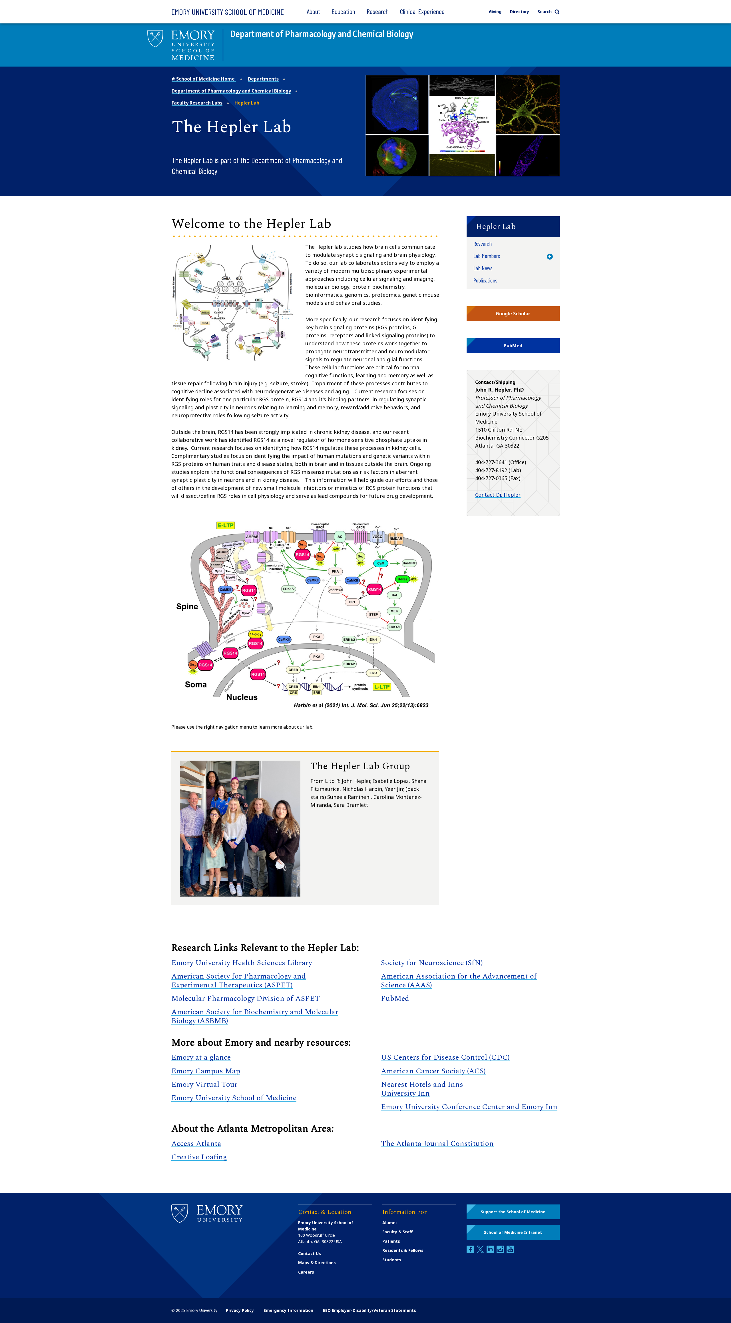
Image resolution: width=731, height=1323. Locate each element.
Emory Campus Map (205, 1071)
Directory (519, 11)
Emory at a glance (201, 1057)
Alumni (389, 1222)
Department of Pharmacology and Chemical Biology (231, 91)
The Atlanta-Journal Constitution (437, 1143)
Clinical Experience (422, 11)
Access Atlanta (196, 1143)
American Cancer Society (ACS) (433, 1071)
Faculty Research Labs (197, 103)
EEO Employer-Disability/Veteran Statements (369, 1310)
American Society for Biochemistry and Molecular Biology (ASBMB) (254, 1016)
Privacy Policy (240, 1310)
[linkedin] (491, 1251)
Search (545, 11)
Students (391, 1259)
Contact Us (309, 1253)
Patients (391, 1241)
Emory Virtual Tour (204, 1084)
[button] (513, 226)
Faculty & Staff (397, 1231)
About (313, 11)
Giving (495, 11)
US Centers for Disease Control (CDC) (445, 1057)
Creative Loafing (199, 1157)
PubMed (395, 998)
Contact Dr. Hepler (498, 494)
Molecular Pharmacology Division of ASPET (245, 998)
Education (343, 11)
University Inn (405, 1093)
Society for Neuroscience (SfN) (432, 963)
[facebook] (471, 1251)
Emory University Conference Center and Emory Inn (469, 1106)
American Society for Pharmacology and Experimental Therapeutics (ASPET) (238, 981)
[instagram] (501, 1251)
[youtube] (510, 1251)
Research (378, 11)
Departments (263, 79)
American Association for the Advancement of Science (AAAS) (459, 981)
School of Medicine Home (205, 79)
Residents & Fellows (402, 1250)
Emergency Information (288, 1310)
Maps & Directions (317, 1262)
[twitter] (481, 1251)
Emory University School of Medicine (227, 12)
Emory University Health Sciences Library (241, 963)
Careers (306, 1272)
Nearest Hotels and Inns (422, 1084)
